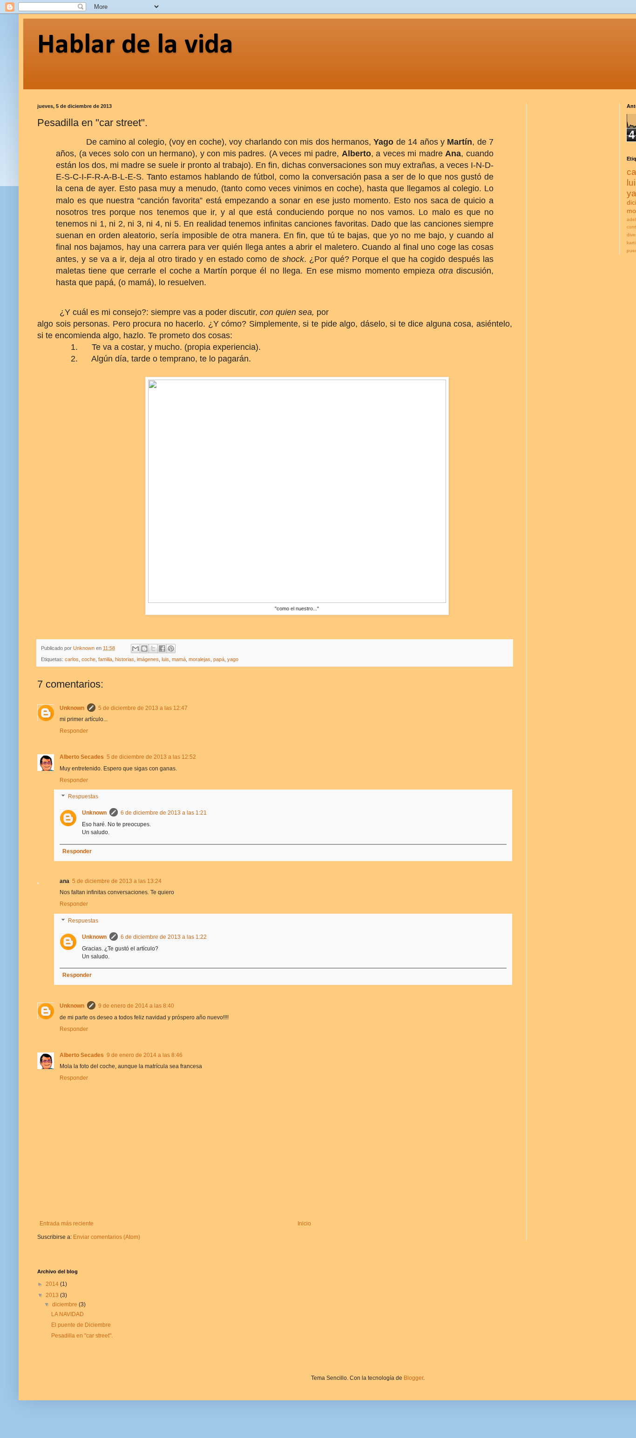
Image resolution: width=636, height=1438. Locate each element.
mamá (179, 659)
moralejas (199, 659)
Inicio (304, 1223)
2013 (53, 1295)
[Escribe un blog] (144, 648)
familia (105, 659)
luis (165, 659)
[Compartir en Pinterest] (171, 648)
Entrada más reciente (67, 1223)
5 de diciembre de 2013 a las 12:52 (151, 757)
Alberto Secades (82, 757)
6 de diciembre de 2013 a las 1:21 (164, 812)
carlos (72, 659)
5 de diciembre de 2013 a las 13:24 (117, 881)
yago (232, 659)
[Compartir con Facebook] (162, 648)
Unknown (72, 708)
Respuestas (83, 797)
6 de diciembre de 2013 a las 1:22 (164, 937)
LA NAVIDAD (67, 1314)
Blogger (413, 1378)
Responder (74, 731)
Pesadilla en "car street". (82, 1335)
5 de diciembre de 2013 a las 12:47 (143, 708)
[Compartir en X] (153, 648)
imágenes (148, 659)
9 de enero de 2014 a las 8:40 (136, 1006)
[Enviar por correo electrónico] (135, 648)
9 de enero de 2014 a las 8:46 (145, 1055)
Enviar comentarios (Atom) (106, 1237)
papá (218, 659)
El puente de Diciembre (81, 1325)
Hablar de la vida (135, 46)
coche (88, 659)
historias (124, 659)
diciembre (65, 1304)
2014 (53, 1284)
